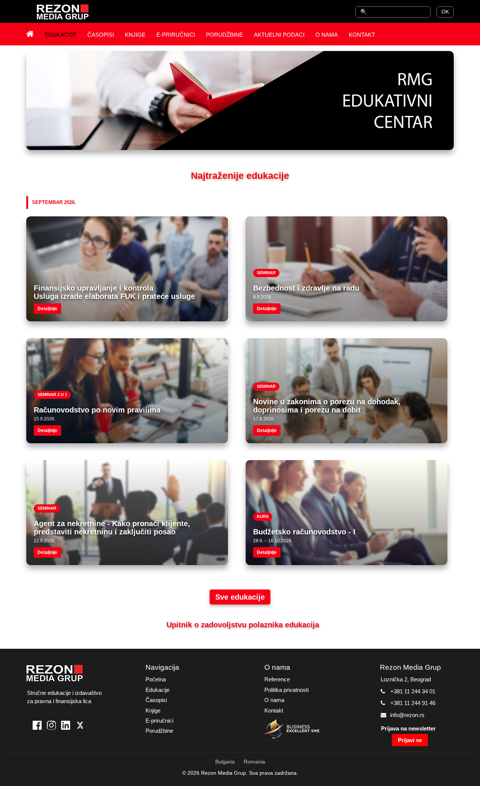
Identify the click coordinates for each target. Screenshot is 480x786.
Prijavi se (410, 740)
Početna (156, 679)
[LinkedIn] (65, 726)
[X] (79, 726)
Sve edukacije (240, 597)
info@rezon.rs (407, 715)
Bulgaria (225, 762)
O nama (274, 700)
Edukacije (158, 690)
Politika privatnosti (286, 690)
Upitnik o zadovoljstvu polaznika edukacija (242, 625)
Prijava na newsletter (408, 728)
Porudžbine (159, 731)
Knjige (153, 710)
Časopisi (156, 700)
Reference (277, 679)
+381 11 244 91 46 (412, 703)
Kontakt (273, 710)
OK (445, 12)
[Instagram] (51, 726)
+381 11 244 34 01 (412, 691)
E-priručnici (159, 720)
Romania (254, 762)
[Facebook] (37, 726)
